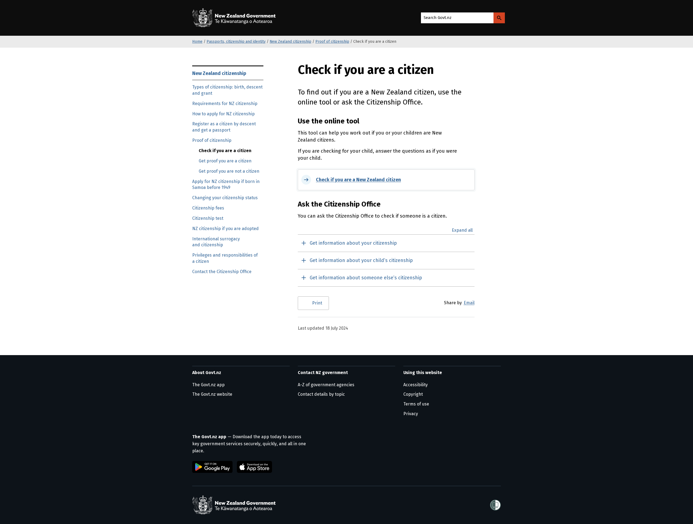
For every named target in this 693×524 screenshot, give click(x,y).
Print (317, 303)
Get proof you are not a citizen (229, 171)
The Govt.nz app (208, 384)
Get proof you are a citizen (225, 160)
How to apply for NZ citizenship (223, 113)
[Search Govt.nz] (499, 17)
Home (197, 41)
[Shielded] (495, 505)
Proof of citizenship (332, 41)
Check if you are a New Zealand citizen (358, 180)
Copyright (413, 394)
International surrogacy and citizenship (216, 242)
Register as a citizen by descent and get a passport (224, 127)
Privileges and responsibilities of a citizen (225, 258)
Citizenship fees (208, 208)
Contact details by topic (321, 394)
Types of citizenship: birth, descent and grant (227, 90)
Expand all (462, 230)
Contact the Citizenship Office (221, 271)
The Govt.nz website (212, 394)
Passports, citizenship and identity (236, 41)
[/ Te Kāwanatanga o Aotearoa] (235, 18)
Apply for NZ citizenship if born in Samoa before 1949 (226, 184)
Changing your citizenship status (225, 197)
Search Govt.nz (438, 17)
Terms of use (416, 404)
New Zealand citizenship (290, 41)
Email (469, 302)
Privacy (410, 413)
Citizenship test (207, 218)
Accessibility (415, 384)
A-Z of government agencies (326, 384)
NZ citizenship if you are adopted (225, 228)
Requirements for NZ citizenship (224, 103)
